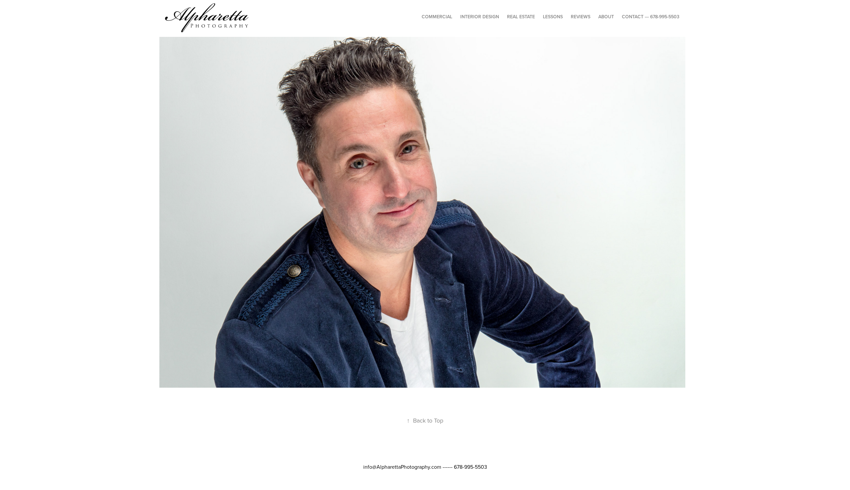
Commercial (437, 16)
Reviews (580, 16)
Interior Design (479, 16)
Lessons (553, 16)
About (606, 16)
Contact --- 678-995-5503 (650, 16)
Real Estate (521, 16)
